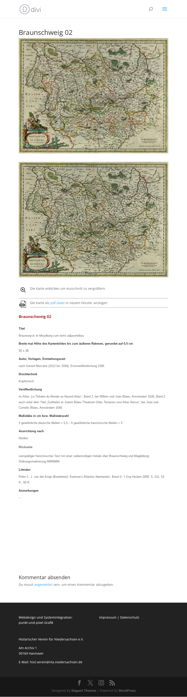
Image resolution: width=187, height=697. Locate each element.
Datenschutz (129, 617)
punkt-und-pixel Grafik (36, 622)
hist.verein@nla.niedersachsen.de (56, 662)
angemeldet (43, 584)
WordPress (127, 690)
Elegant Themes (83, 690)
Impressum (108, 617)
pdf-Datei (57, 303)
